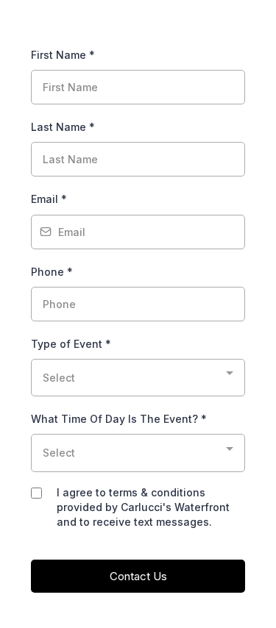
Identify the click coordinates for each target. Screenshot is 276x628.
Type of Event (71, 344)
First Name (63, 55)
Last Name (63, 127)
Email (49, 199)
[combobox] (138, 377)
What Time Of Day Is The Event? (119, 419)
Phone (52, 271)
